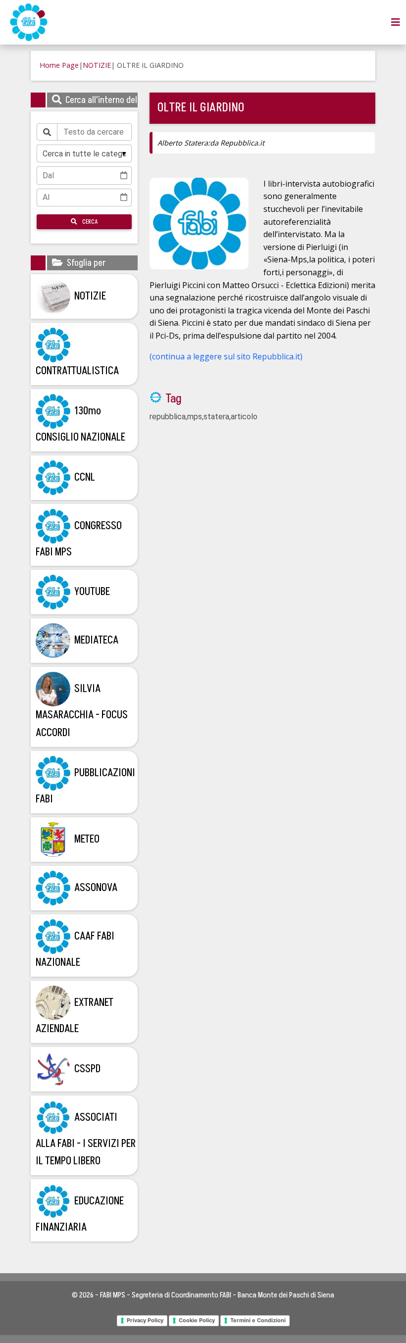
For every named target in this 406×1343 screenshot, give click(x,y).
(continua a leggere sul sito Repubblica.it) (226, 356)
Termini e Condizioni (258, 1320)
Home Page (59, 65)
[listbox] (84, 153)
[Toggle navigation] (395, 22)
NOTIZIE (97, 65)
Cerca (89, 221)
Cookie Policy (197, 1320)
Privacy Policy (145, 1320)
